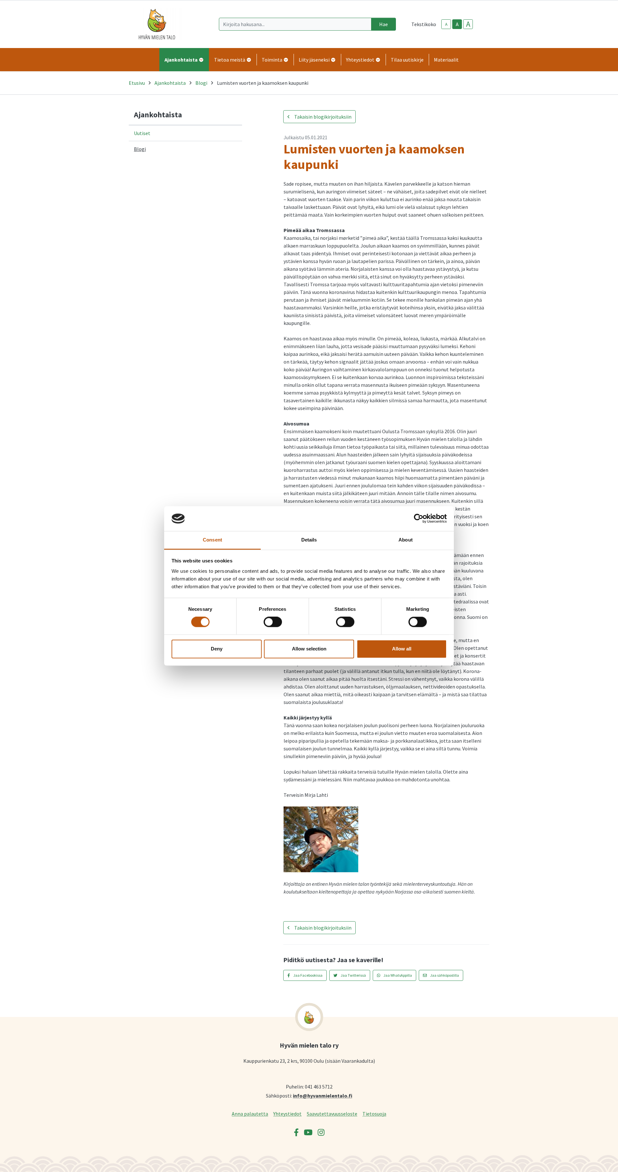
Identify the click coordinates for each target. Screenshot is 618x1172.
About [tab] (405, 539)
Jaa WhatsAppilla (397, 975)
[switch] (273, 622)
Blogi (201, 83)
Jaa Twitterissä (353, 975)
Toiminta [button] (272, 59)
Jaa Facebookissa (308, 975)
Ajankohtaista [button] (181, 59)
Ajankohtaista (170, 83)
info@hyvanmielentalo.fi (322, 1095)
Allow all (401, 648)
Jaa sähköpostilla (444, 975)
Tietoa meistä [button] (230, 59)
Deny (216, 648)
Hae (383, 24)
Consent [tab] (212, 539)
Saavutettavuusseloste (332, 1113)
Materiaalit (446, 59)
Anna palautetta (250, 1113)
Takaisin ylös (594, 1160)
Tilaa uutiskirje (407, 59)
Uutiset (142, 133)
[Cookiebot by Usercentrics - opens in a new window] (418, 518)
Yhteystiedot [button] (360, 59)
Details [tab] (309, 539)
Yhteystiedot (287, 1113)
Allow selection (309, 648)
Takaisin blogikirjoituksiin (322, 116)
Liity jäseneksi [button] (315, 59)
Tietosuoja (374, 1113)
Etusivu (137, 83)
